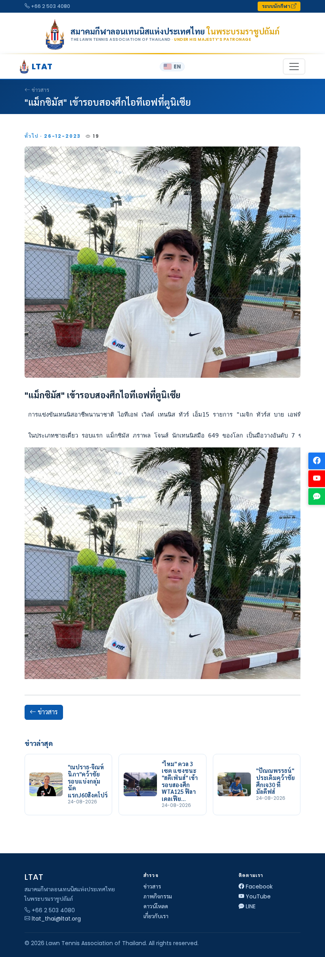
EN (177, 66)
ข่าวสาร (40, 90)
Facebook (259, 886)
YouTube (258, 896)
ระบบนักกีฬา (276, 6)
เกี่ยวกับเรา (155, 916)
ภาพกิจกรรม (157, 896)
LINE (251, 906)
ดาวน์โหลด (155, 906)
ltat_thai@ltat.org (56, 919)
